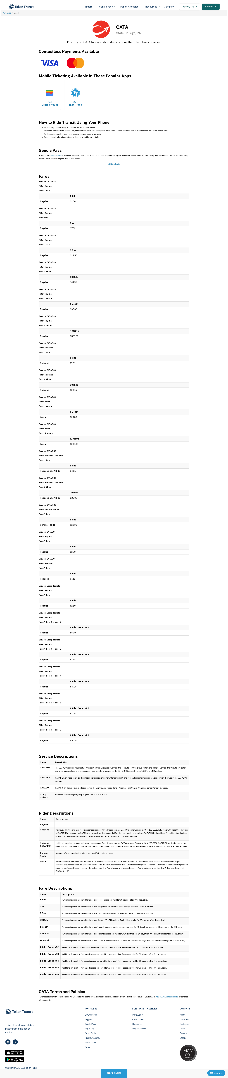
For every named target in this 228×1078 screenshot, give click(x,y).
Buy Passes (114, 1073)
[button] (90, 6)
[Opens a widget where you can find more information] (216, 1073)
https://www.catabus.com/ (167, 997)
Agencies (7, 13)
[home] (21, 6)
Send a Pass (56, 155)
